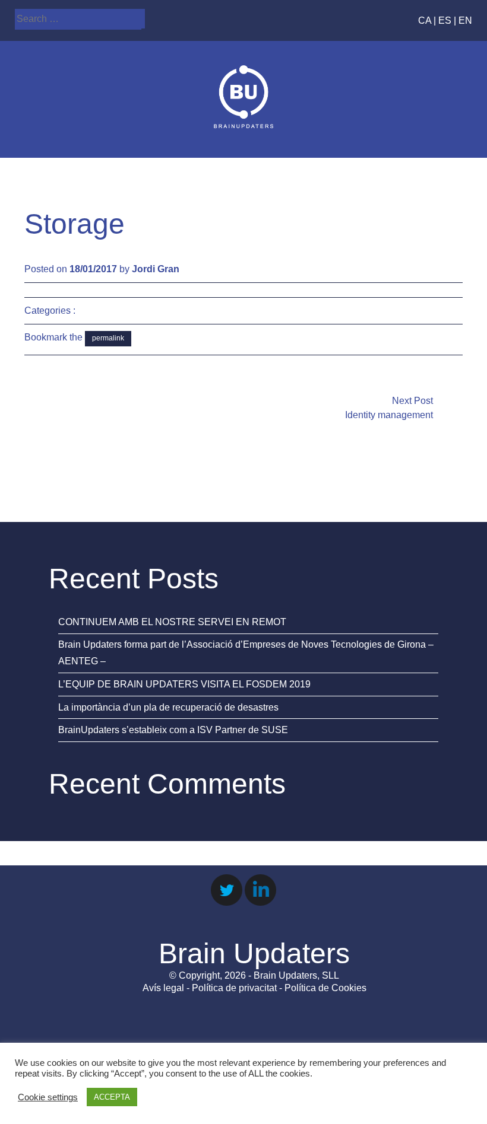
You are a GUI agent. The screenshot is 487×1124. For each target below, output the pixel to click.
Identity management (389, 415)
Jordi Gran (155, 269)
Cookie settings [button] (48, 1097)
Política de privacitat (234, 988)
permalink (108, 338)
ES (444, 20)
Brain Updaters (254, 953)
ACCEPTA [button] (112, 1097)
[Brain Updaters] (243, 125)
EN (465, 20)
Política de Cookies (325, 988)
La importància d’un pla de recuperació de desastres (168, 707)
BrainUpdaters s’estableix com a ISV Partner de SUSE (173, 730)
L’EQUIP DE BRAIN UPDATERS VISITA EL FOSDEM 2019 (184, 684)
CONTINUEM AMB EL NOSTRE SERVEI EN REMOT (172, 622)
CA (424, 20)
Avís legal (163, 988)
